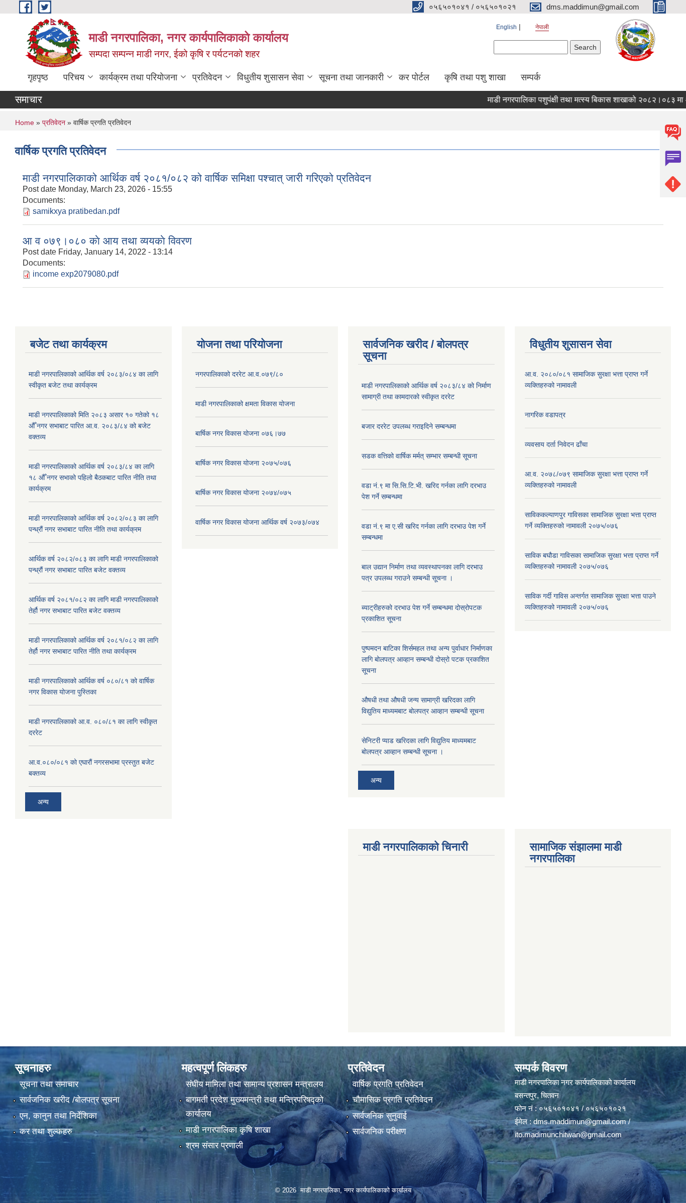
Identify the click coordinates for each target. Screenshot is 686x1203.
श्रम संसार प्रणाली (214, 1145)
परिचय (73, 77)
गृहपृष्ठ (38, 77)
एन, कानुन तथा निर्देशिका (58, 1116)
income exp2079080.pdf (76, 274)
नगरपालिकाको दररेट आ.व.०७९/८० (239, 374)
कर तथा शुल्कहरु (46, 1131)
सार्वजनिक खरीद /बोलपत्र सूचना (70, 1100)
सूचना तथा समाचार (49, 1084)
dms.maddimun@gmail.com (579, 1121)
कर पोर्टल (414, 77)
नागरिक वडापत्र (545, 415)
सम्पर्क (530, 77)
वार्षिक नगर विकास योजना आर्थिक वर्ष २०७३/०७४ (257, 522)
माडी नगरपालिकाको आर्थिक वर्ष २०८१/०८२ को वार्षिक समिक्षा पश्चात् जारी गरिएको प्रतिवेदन (197, 178)
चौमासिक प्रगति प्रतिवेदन (393, 1100)
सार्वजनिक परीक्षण (379, 1131)
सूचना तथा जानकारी (351, 77)
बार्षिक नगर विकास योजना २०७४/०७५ (243, 493)
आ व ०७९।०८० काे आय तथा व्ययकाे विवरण (107, 241)
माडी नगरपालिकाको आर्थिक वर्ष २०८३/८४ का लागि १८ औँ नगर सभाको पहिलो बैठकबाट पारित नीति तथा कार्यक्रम (92, 477)
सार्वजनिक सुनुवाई (380, 1116)
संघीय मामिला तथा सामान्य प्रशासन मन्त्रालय (254, 1084)
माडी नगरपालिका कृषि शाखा (228, 1130)
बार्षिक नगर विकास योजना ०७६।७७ (240, 433)
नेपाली (542, 27)
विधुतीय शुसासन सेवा (270, 77)
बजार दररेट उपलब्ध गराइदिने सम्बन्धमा (409, 426)
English (506, 27)
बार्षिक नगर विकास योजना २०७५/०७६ (243, 463)
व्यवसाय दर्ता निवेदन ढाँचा (556, 444)
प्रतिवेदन (207, 77)
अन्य (43, 802)
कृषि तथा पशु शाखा (475, 77)
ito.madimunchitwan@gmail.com (568, 1134)
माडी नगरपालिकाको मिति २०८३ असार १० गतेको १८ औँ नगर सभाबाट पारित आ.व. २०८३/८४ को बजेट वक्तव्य (94, 426)
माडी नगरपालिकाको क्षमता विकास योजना (245, 404)
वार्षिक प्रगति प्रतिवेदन (388, 1084)
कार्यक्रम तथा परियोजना (138, 77)
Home (24, 122)
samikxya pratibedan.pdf (76, 211)
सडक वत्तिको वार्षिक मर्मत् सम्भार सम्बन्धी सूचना (419, 456)
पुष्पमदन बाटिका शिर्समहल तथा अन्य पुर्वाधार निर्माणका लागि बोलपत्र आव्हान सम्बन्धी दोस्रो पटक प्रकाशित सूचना (427, 659)
